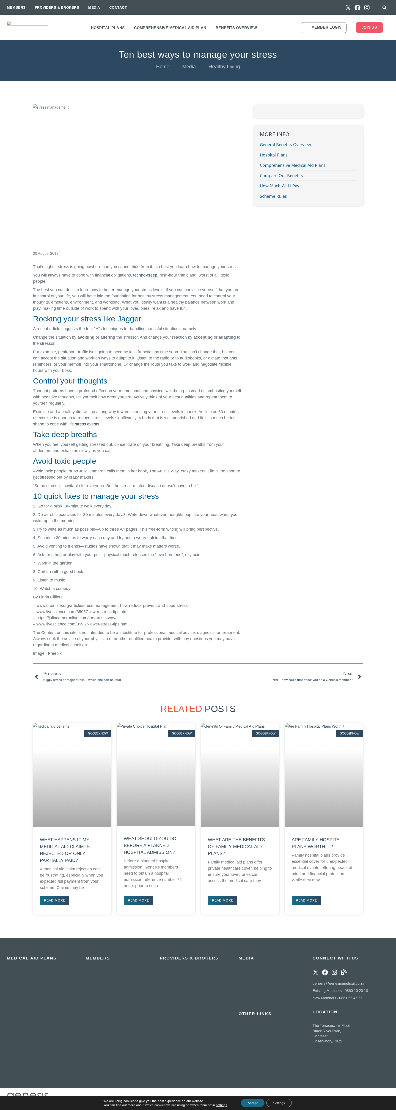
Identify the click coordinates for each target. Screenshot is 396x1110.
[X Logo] (348, 8)
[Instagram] (367, 8)
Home (162, 66)
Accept (253, 1103)
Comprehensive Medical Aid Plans (292, 165)
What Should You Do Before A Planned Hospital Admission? (150, 845)
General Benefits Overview (285, 144)
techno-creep (145, 275)
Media (189, 66)
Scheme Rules (273, 196)
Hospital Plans (274, 155)
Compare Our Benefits (281, 175)
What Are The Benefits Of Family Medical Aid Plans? (236, 846)
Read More (54, 900)
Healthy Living (224, 66)
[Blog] (344, 972)
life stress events (84, 424)
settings (221, 1105)
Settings (279, 1103)
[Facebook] (357, 8)
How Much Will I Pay (279, 186)
